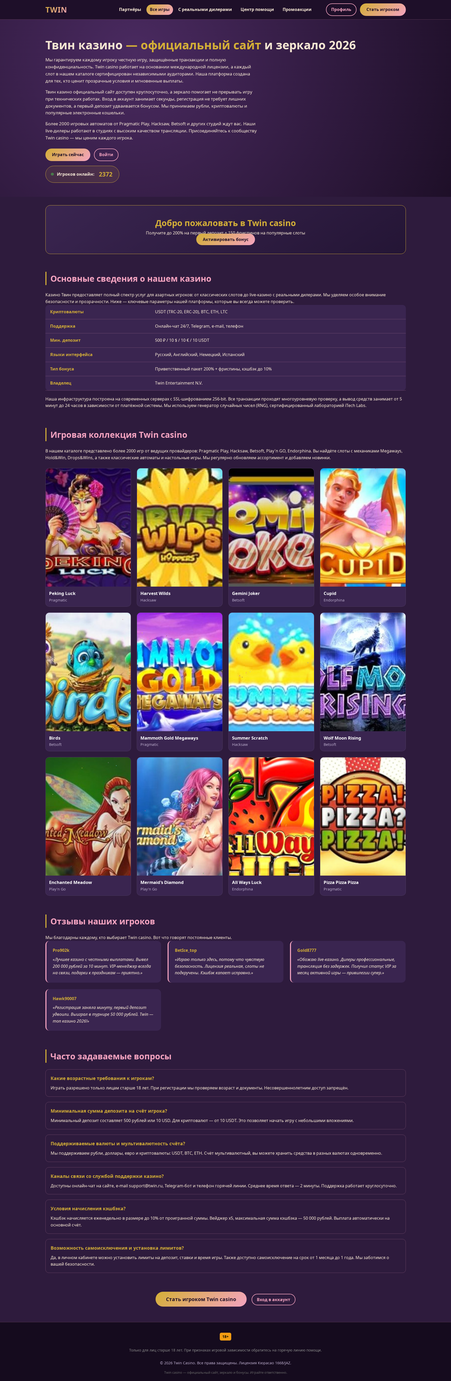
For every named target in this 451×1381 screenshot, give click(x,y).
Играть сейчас (68, 154)
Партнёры (130, 9)
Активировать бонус (225, 239)
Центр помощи (257, 9)
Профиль (341, 9)
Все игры (160, 9)
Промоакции (297, 9)
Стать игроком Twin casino (201, 1299)
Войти (106, 154)
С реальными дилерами (205, 9)
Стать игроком (382, 9)
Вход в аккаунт (273, 1299)
